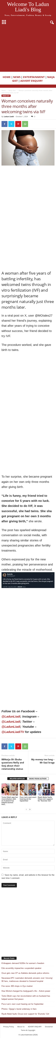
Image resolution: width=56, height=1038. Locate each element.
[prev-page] (26, 809)
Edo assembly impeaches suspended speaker (21, 968)
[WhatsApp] (25, 124)
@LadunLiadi (10, 716)
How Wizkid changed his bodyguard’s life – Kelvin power (25, 991)
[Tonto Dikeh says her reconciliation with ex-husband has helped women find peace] (9, 789)
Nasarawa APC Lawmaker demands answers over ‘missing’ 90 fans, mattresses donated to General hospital (27, 979)
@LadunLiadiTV (12, 732)
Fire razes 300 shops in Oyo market (17, 986)
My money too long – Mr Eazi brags (43, 761)
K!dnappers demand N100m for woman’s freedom (22, 963)
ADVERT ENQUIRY (32, 80)
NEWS (16, 77)
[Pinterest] (18, 124)
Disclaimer (49, 1026)
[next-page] (29, 809)
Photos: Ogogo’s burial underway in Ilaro (18, 1009)
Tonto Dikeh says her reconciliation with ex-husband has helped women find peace (25, 997)
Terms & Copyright (28, 1030)
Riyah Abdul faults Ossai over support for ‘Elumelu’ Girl (45, 799)
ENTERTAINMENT (34, 77)
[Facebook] (4, 124)
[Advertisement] (28, 49)
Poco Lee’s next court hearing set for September (28, 799)
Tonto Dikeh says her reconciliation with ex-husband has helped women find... (9, 800)
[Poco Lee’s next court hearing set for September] (28, 789)
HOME (7, 77)
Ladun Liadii (9, 116)
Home (3, 90)
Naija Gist (12, 90)
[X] (11, 124)
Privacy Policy (8, 1026)
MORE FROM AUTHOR (37, 778)
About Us (20, 1026)
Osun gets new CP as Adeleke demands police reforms (25, 973)
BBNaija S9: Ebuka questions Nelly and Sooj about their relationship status (12, 764)
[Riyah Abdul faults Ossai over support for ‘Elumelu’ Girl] (46, 789)
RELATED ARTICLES (17, 778)
